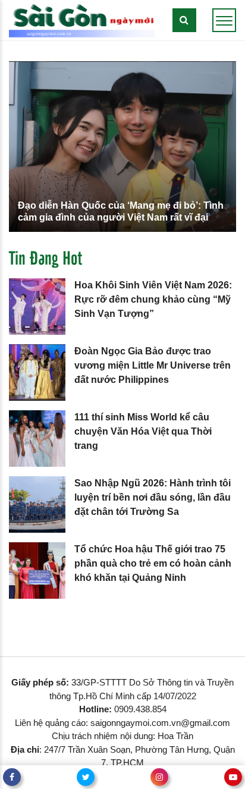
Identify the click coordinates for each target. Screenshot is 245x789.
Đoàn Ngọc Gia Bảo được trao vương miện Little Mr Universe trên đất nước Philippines (152, 365)
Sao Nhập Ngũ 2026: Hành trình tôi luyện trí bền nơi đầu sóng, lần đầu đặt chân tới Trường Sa (152, 497)
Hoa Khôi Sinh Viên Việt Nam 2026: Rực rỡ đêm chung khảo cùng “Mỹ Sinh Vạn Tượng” (153, 299)
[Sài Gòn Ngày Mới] (82, 19)
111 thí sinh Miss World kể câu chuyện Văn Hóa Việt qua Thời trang (143, 431)
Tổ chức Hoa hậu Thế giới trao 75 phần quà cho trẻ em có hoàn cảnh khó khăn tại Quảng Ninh (152, 563)
